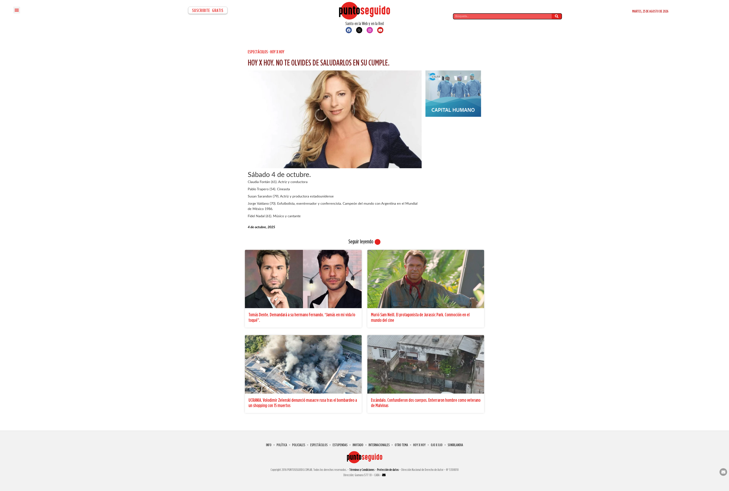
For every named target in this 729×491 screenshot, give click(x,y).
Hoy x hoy (277, 51)
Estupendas (340, 445)
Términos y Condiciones (361, 469)
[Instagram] (370, 30)
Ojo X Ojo (437, 445)
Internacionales (379, 445)
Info (268, 445)
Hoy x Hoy (419, 445)
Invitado (358, 445)
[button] (16, 10)
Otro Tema (401, 445)
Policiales (298, 445)
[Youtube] (380, 30)
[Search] (556, 16)
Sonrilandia (455, 445)
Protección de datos (388, 469)
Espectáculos (258, 51)
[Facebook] (349, 30)
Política (282, 445)
